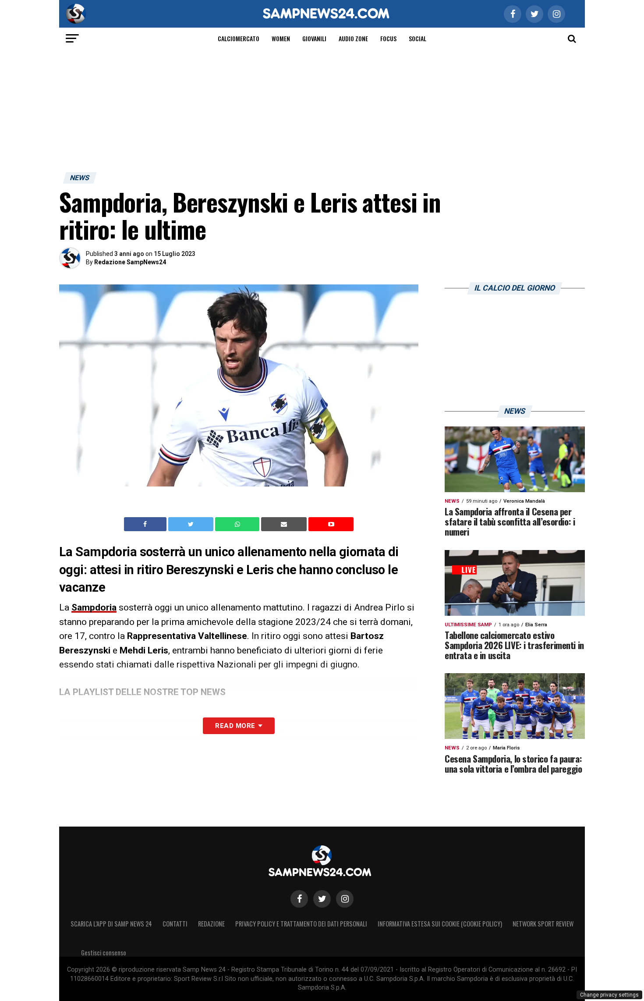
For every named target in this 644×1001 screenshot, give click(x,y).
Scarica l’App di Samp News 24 (111, 923)
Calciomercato (238, 38)
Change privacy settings (609, 995)
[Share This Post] (238, 524)
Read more (235, 726)
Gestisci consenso (103, 952)
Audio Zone (353, 38)
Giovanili (314, 38)
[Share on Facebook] (146, 524)
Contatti (175, 923)
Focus (388, 38)
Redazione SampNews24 (130, 262)
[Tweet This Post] (191, 524)
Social (417, 38)
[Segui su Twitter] (322, 899)
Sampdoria (94, 607)
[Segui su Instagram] (345, 899)
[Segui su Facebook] (299, 899)
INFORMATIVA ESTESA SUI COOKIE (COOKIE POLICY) (440, 923)
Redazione (211, 923)
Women (281, 38)
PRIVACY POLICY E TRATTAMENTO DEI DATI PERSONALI (301, 923)
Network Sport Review (543, 923)
